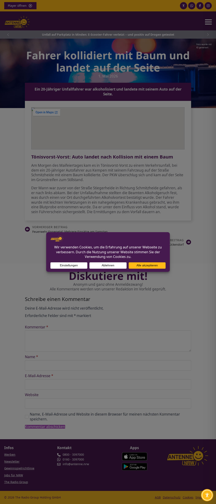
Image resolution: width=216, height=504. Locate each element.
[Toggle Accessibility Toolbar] (207, 495)
